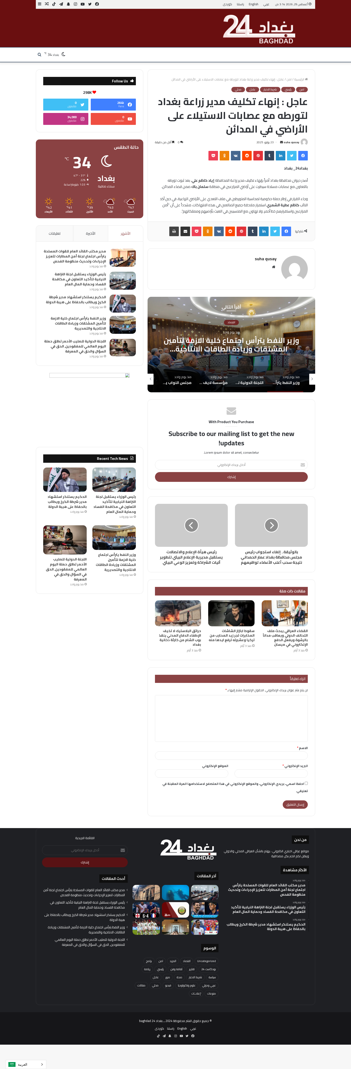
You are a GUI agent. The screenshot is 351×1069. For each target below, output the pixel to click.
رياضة (147, 969)
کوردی (227, 4)
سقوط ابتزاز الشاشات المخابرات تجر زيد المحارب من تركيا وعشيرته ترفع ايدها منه (232, 635)
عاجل (252, 89)
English (253, 4)
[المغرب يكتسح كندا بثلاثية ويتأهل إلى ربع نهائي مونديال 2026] (146, 927)
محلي (238, 89)
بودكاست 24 (208, 969)
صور (167, 977)
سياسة (212, 977)
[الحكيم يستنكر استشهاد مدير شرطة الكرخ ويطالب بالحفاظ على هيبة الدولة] (123, 304)
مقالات (141, 985)
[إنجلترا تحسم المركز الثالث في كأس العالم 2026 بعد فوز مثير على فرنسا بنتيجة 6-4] (146, 910)
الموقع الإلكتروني (215, 766)
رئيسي (288, 89)
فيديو (168, 985)
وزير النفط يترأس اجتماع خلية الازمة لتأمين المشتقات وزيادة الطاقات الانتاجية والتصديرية (78, 323)
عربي (266, 4)
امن (289, 79)
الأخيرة (90, 233)
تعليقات (54, 233)
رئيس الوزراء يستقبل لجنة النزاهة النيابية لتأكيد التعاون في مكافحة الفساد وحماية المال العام (79, 279)
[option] (231, 344)
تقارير (231, 322)
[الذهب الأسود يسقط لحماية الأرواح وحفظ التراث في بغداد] (146, 892)
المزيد (173, 961)
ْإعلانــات (196, 993)
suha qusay (291, 142)
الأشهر (125, 233)
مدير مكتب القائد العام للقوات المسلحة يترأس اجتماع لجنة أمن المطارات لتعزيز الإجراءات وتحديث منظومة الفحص (75, 256)
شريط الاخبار (270, 89)
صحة (179, 977)
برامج (149, 961)
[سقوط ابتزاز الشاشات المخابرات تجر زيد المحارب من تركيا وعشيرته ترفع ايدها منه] (231, 613)
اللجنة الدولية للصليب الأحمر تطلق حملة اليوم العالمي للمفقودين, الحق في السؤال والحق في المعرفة (231, 349)
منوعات (211, 993)
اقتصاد (187, 961)
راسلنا (240, 4)
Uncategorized (206, 961)
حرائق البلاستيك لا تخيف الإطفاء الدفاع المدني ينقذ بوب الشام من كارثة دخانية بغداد (180, 638)
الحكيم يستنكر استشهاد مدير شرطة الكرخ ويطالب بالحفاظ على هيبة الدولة (76, 299)
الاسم (302, 748)
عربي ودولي (209, 985)
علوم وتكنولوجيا (187, 985)
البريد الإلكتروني (295, 766)
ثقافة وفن (176, 969)
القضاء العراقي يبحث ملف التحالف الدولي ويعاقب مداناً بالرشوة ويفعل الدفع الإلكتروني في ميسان (285, 638)
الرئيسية (299, 79)
